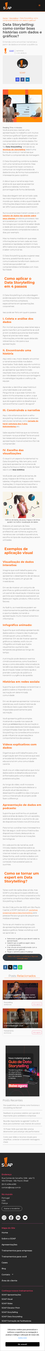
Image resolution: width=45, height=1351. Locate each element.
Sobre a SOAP (9, 1238)
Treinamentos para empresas (17, 1250)
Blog (4, 1269)
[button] (39, 5)
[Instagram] (17, 79)
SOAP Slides (7, 1303)
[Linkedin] (27, 79)
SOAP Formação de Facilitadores (16, 1321)
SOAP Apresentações (11, 1295)
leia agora (37, 1004)
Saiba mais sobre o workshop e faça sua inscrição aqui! (22, 957)
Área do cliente (9, 1280)
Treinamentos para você (14, 1256)
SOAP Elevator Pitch (11, 1308)
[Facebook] (22, 79)
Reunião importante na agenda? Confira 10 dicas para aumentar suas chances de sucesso (22, 1122)
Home (5, 18)
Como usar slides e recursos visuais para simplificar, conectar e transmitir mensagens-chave (21, 1139)
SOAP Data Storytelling (12, 1317)
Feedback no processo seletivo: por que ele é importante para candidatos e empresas (21, 1114)
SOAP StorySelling (10, 1312)
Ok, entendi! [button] (22, 1344)
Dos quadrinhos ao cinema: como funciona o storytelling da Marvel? (21, 1106)
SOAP (11, 51)
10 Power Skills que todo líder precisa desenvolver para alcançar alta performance (21, 1130)
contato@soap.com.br (11, 1188)
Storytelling (13, 18)
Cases (5, 1262)
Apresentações (9, 1244)
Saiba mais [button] (22, 1338)
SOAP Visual (7, 1299)
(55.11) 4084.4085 (9, 1184)
